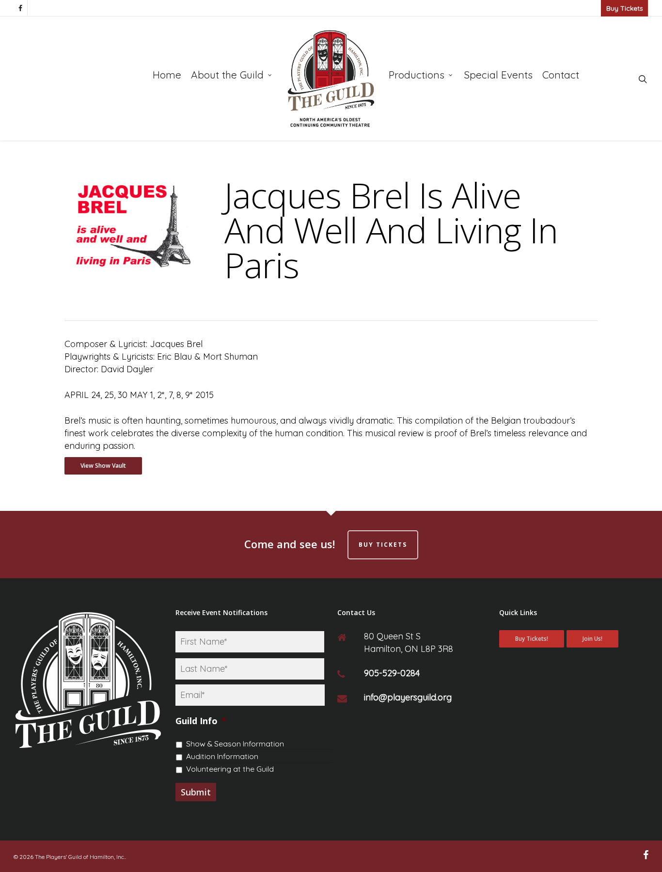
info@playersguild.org (408, 697)
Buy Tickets (624, 8)
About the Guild (227, 74)
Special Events (498, 74)
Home (167, 74)
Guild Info (200, 721)
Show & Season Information (235, 743)
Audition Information (222, 756)
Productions (416, 74)
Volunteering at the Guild (230, 769)
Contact (560, 74)
